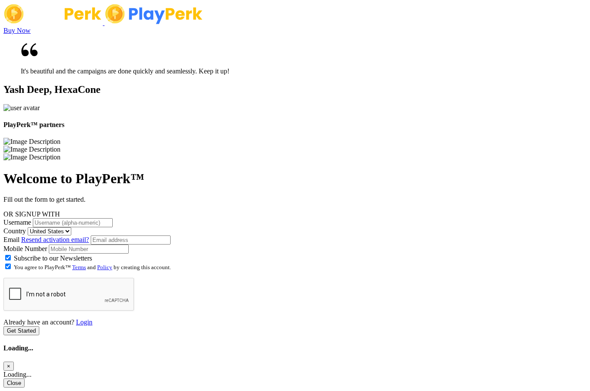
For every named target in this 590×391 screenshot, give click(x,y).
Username (17, 222)
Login (84, 322)
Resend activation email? (55, 239)
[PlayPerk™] (54, 22)
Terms (79, 267)
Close (14, 383)
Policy (104, 267)
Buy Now (17, 30)
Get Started (21, 330)
